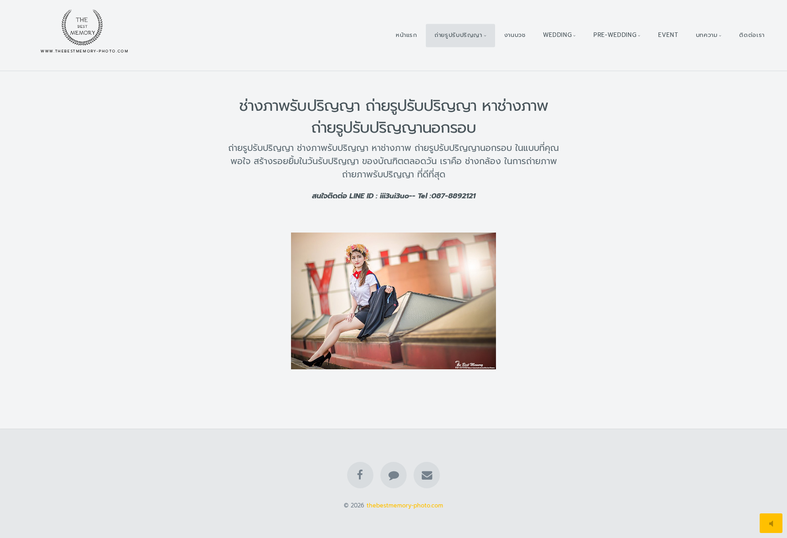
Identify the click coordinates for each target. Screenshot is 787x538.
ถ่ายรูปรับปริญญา (458, 35)
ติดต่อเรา (751, 35)
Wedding (557, 35)
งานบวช (515, 35)
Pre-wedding (614, 35)
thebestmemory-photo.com (405, 505)
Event (668, 35)
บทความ (707, 35)
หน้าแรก (406, 35)
